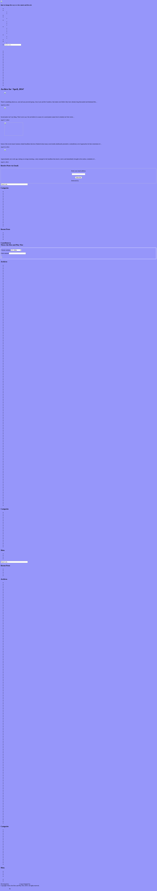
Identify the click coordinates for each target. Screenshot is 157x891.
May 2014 (7, 435)
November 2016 (9, 386)
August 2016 (8, 391)
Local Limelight (9, 17)
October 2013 (8, 446)
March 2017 (7, 379)
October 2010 (8, 505)
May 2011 (7, 494)
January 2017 (8, 383)
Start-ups (10, 30)
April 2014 (7, 437)
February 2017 (8, 381)
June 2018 (7, 355)
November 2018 (9, 347)
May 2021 (7, 298)
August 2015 (8, 410)
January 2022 (8, 285)
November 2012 (9, 464)
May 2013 (7, 455)
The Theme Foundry (17, 888)
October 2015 (8, 407)
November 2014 (9, 425)
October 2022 (8, 270)
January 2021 (8, 304)
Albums (10, 22)
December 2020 (9, 306)
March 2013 (7, 458)
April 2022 (7, 280)
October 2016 (8, 388)
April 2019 (7, 339)
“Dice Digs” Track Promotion (16, 43)
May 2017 (7, 376)
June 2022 (7, 276)
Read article (20, 105)
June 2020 (7, 316)
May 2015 (7, 415)
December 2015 (9, 404)
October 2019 (8, 329)
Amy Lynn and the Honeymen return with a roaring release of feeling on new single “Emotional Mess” (33, 234)
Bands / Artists (12, 13)
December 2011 (8, 482)
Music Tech (7, 26)
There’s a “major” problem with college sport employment (37, 154)
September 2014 (9, 428)
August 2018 (8, 352)
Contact (6, 41)
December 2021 (9, 286)
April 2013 (7, 456)
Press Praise (11, 36)
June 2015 (7, 414)
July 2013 (7, 451)
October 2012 (8, 466)
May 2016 (7, 396)
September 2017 (9, 370)
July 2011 (7, 490)
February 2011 (8, 499)
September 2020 (9, 311)
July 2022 (7, 275)
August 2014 (8, 430)
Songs (10, 23)
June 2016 (7, 394)
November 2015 (9, 406)
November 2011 (9, 484)
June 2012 (7, 473)
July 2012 (7, 471)
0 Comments (13, 105)
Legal (9, 38)
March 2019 (7, 340)
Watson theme (5, 888)
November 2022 (9, 268)
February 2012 (8, 479)
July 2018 (7, 353)
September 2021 (9, 291)
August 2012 (8, 469)
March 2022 (7, 281)
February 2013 (8, 459)
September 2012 (9, 468)
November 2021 (9, 288)
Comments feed (8, 557)
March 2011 (7, 497)
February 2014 (8, 440)
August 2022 (8, 273)
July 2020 (7, 314)
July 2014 (7, 432)
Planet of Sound (12, 18)
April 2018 (7, 358)
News (6, 209)
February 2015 (8, 420)
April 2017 (7, 378)
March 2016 (7, 399)
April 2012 (7, 476)
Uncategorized (8, 226)
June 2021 (7, 296)
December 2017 (9, 365)
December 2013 (9, 443)
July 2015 (7, 412)
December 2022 (9, 267)
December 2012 (9, 463)
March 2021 (7, 301)
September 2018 (9, 350)
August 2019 (8, 332)
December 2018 (9, 345)
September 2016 (9, 389)
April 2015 (7, 417)
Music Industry (8, 206)
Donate (6, 39)
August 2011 (8, 489)
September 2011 (9, 487)
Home (6, 8)
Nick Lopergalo (35, 884)
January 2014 (8, 441)
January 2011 (8, 500)
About (6, 35)
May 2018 (7, 356)
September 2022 (9, 272)
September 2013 (9, 448)
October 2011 (8, 486)
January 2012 (8, 481)
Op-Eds (10, 12)
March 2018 (7, 360)
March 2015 (7, 419)
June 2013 (7, 453)
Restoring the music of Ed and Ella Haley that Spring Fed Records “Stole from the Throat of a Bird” (33, 236)
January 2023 (8, 265)
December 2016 (9, 384)
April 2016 (7, 397)
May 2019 (7, 337)
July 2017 (7, 373)
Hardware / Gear (13, 31)
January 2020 (8, 324)
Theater (6, 224)
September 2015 (9, 409)
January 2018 (8, 363)
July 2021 (7, 294)
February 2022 (8, 283)
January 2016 (8, 402)
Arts (5, 195)
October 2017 (8, 368)
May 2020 (7, 317)
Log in (6, 554)
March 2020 (7, 321)
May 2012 (7, 474)
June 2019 (7, 335)
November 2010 (9, 504)
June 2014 (7, 433)
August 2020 (8, 312)
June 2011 (7, 492)
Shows (10, 25)
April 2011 (7, 495)
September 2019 (9, 330)
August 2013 (8, 450)
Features (6, 10)
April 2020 (7, 319)
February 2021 (8, 303)
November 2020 (9, 307)
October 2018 (8, 348)
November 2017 (9, 366)
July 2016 (7, 392)
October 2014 (8, 427)
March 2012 (7, 477)
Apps (9, 28)
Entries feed (7, 555)
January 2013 (8, 461)
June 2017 (7, 374)
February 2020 (8, 322)
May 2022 (7, 278)
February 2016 (8, 401)
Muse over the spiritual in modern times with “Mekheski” (20, 233)
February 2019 (8, 342)
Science (6, 216)
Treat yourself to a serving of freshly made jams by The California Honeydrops (27, 237)
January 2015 (8, 422)
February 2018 (8, 361)
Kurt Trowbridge (14, 884)
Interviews (7, 15)
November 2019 (9, 327)
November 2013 (9, 445)
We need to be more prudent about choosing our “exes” (35, 139)
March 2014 (7, 438)
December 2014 (9, 423)
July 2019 (7, 334)
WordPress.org (8, 558)
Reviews (6, 20)
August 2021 (8, 293)
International (8, 201)
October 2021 (8, 289)
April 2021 (7, 299)
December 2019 (9, 325)
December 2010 (9, 502)
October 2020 (8, 309)
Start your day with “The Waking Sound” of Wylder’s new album (23, 239)
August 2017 (8, 371)
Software (10, 33)
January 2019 (8, 343)
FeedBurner (82, 180)
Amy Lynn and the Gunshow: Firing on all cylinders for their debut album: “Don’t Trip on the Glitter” (65, 97)
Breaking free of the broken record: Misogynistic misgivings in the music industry (51, 112)
